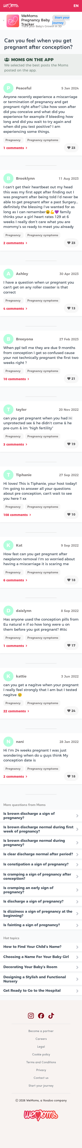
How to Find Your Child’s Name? (32, 947)
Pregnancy (13, 140)
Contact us (41, 1078)
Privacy (41, 1070)
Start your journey (61, 20)
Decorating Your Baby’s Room (30, 967)
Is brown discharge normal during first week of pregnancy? (38, 829)
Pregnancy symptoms (42, 140)
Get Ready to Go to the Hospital (32, 990)
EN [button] (76, 6)
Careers (41, 1039)
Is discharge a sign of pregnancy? (33, 901)
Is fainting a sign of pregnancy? (31, 925)
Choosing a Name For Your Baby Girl (36, 957)
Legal (41, 1046)
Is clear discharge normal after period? (38, 854)
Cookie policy (41, 1054)
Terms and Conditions (41, 1062)
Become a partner (41, 1031)
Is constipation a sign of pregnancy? (36, 864)
